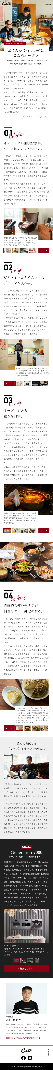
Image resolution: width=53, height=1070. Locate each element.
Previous (41, 250)
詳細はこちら (26, 968)
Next (46, 250)
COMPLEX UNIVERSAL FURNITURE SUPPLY (22, 1038)
